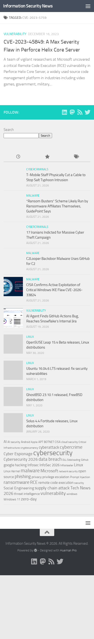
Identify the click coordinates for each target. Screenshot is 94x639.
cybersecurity (53, 453)
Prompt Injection (80, 477)
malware (30, 470)
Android (25, 442)
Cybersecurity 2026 (21, 459)
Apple (34, 442)
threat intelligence (27, 494)
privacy (37, 477)
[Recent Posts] (18, 157)
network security (68, 471)
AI (5, 442)
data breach (50, 459)
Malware (33, 195)
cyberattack (49, 447)
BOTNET (49, 442)
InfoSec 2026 (50, 465)
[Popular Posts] (47, 157)
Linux (30, 337)
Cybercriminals (37, 169)
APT (40, 442)
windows (72, 494)
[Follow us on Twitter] (87, 112)
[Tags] (75, 157)
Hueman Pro (68, 550)
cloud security (69, 442)
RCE (34, 482)
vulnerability (53, 493)
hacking (21, 465)
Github (84, 459)
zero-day (29, 499)
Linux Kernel (12, 471)
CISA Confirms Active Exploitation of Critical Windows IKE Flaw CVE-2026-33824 (54, 290)
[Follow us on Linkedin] (64, 112)
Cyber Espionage (18, 454)
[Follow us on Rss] (80, 112)
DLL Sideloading (71, 459)
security (79, 483)
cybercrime (71, 447)
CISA (57, 442)
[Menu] (88, 6)
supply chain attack (52, 488)
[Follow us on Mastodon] (72, 112)
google (9, 465)
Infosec (33, 465)
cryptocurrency (29, 447)
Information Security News (28, 6)
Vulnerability (15, 34)
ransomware (16, 482)
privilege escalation (55, 477)
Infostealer (66, 465)
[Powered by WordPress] (35, 550)
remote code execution (56, 482)
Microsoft (49, 470)
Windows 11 (12, 499)
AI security (13, 442)
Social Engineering (19, 488)
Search (9, 130)
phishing (23, 476)
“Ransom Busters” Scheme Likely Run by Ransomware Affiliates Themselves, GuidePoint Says (57, 206)
